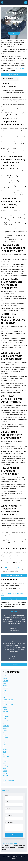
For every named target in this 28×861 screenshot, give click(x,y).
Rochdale (5, 692)
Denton (5, 714)
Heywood (10, 593)
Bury (4, 695)
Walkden (5, 728)
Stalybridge (6, 716)
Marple (4, 751)
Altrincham (5, 759)
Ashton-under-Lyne (8, 704)
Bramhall (5, 761)
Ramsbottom (6, 725)
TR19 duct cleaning (19, 68)
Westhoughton (6, 766)
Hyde (4, 723)
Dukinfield (5, 711)
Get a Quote (13, 33)
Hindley (5, 773)
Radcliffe (5, 702)
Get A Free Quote (14, 664)
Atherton (5, 754)
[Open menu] (25, 2)
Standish (5, 782)
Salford (4, 706)
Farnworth (5, 721)
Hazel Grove (6, 756)
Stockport (5, 737)
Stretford (5, 730)
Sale (4, 740)
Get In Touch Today (14, 74)
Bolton (4, 735)
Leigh (4, 768)
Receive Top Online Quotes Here (14, 598)
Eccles (4, 718)
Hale (4, 763)
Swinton (5, 709)
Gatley (4, 744)
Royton (21, 593)
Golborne (5, 775)
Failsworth (16, 593)
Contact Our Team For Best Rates (14, 575)
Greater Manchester (8, 699)
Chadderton (4, 593)
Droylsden (5, 697)
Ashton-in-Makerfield (8, 780)
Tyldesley (5, 749)
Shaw (4, 690)
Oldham (3, 595)
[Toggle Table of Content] (15, 79)
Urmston (5, 732)
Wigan (4, 777)
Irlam (4, 747)
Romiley (5, 742)
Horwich (5, 770)
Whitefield (5, 687)
